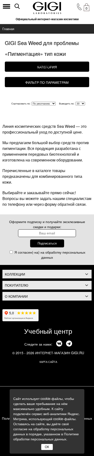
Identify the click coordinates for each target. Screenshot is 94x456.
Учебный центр (48, 331)
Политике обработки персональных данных (46, 436)
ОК (47, 447)
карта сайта (48, 362)
